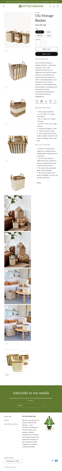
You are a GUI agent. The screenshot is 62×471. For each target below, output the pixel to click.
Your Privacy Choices (11, 424)
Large (49, 32)
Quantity (38, 39)
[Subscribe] (44, 406)
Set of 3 (39, 32)
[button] (3, 6)
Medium (40, 36)
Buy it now (46, 54)
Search (6, 420)
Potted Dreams (12, 467)
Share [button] (39, 183)
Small (49, 36)
